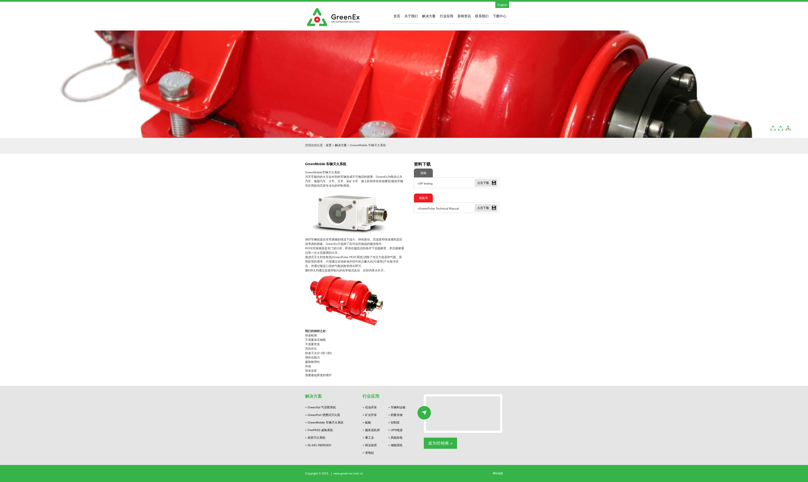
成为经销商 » (440, 443)
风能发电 (397, 437)
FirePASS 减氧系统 (320, 430)
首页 (396, 16)
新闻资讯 (464, 16)
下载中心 (499, 16)
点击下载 (483, 183)
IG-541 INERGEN (319, 445)
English (502, 5)
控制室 (395, 422)
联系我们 (482, 16)
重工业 (369, 437)
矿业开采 (371, 415)
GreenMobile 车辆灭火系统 (325, 422)
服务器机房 (372, 430)
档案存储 (397, 415)
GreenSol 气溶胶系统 (322, 407)
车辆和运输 (398, 407)
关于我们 (411, 16)
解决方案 (429, 16)
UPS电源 (397, 430)
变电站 (369, 452)
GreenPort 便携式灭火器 (324, 415)
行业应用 (446, 16)
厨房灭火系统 (316, 437)
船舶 (368, 422)
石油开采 (371, 407)
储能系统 (397, 445)
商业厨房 (371, 445)
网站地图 (498, 473)
